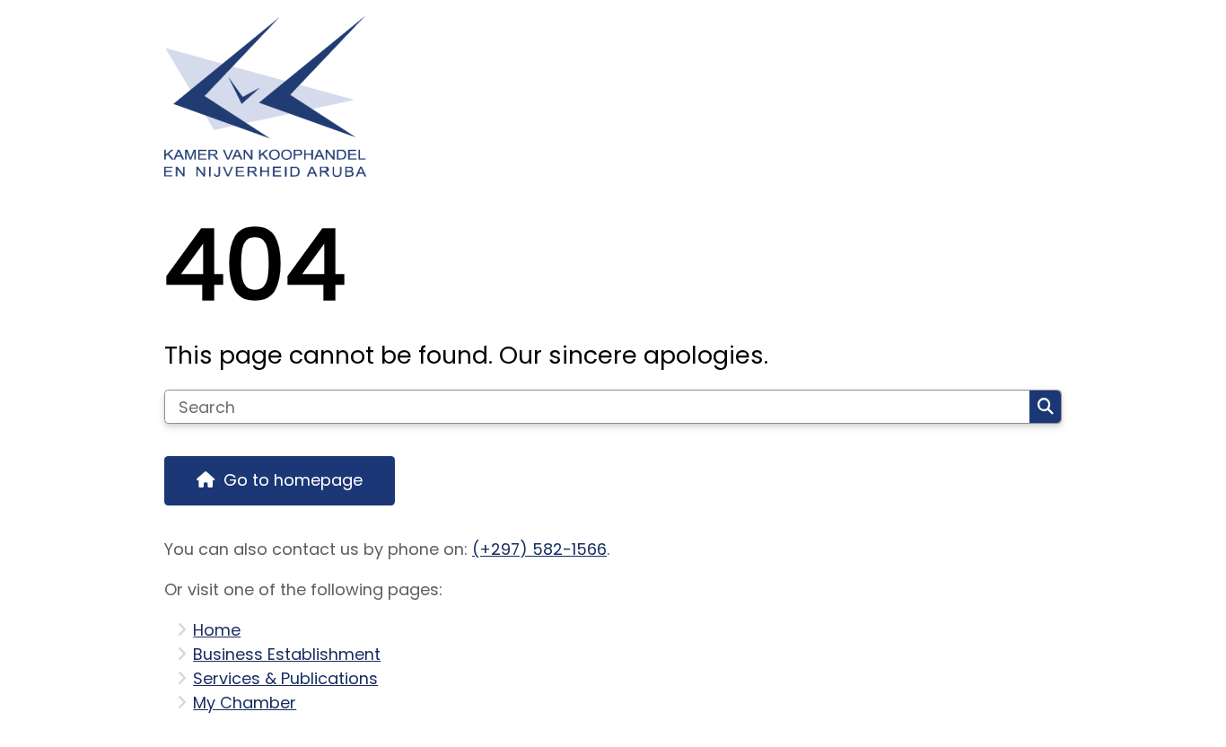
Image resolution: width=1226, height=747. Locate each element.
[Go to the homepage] (605, 96)
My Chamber (244, 702)
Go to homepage (293, 480)
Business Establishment (287, 654)
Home (217, 630)
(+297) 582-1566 (539, 549)
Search (1045, 407)
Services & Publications (285, 678)
